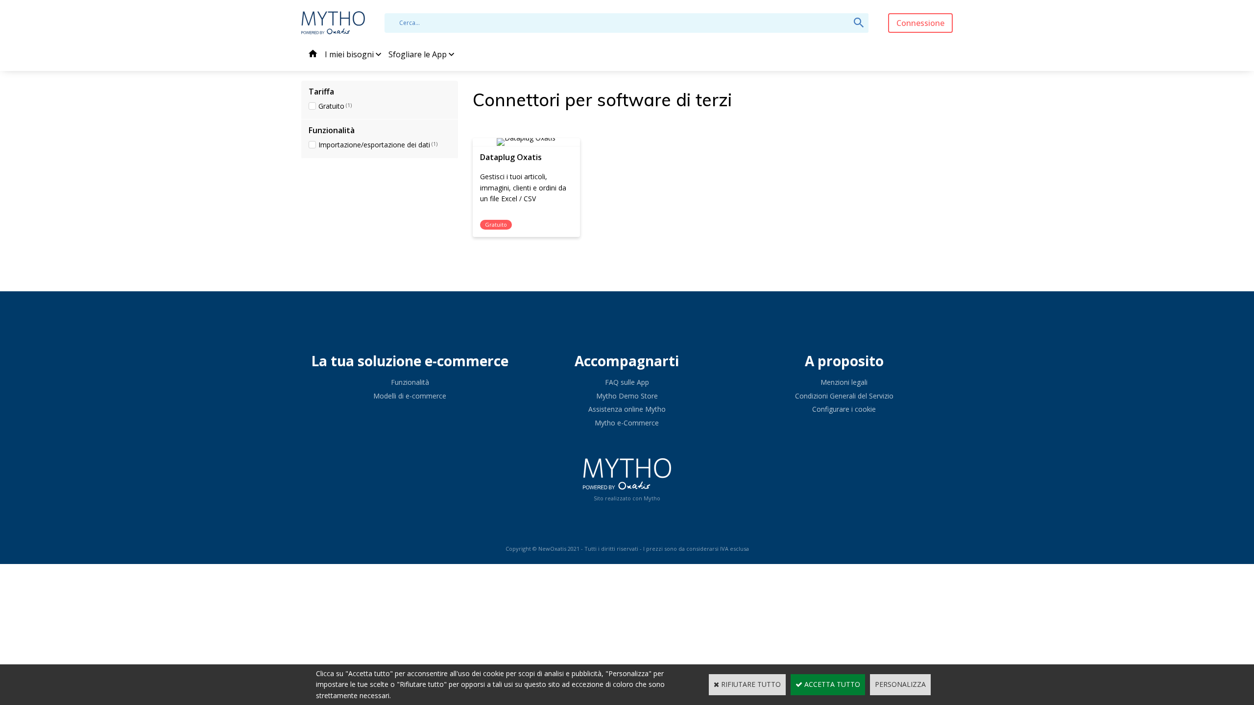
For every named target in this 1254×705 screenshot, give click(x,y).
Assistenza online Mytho (627, 409)
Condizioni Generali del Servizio (844, 395)
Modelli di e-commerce (409, 395)
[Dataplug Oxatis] (526, 137)
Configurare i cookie (844, 409)
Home (313, 55)
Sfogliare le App (417, 54)
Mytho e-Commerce (627, 422)
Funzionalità (410, 382)
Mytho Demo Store (627, 395)
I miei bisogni (349, 54)
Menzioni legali (844, 382)
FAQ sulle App (627, 382)
